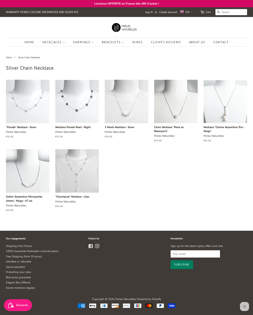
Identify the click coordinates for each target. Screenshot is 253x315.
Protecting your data (18, 272)
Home (29, 42)
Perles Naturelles (125, 299)
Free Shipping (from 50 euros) (24, 256)
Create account (168, 12)
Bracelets (112, 42)
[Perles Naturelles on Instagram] (97, 247)
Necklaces (52, 42)
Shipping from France (19, 246)
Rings (137, 42)
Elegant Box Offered (18, 282)
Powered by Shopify (149, 299)
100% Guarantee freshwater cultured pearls (32, 251)
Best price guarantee (18, 277)
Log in (149, 12)
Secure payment (15, 267)
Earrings (82, 42)
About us (197, 42)
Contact (220, 42)
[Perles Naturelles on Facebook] (90, 247)
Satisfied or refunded (18, 261)
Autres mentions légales (20, 288)
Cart (208, 12)
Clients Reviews (166, 42)
